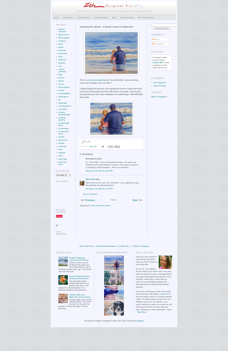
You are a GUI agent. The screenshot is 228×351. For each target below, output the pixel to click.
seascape (62, 146)
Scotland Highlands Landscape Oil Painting (78, 259)
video (60, 156)
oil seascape (63, 128)
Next (135, 200)
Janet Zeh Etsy (159, 86)
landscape (62, 103)
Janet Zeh (93, 146)
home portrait (64, 87)
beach (60, 47)
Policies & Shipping (141, 246)
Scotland (62, 41)
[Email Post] (102, 146)
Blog (114, 17)
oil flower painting (62, 119)
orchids (61, 137)
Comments (159, 44)
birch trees (62, 53)
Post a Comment (90, 194)
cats (60, 66)
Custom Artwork (101, 17)
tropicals (61, 153)
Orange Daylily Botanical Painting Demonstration (79, 277)
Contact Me (124, 246)
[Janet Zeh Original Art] (57, 225)
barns (60, 44)
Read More (141, 312)
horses (61, 90)
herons (61, 84)
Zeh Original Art (159, 83)
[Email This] (109, 146)
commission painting (96, 80)
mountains (62, 109)
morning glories (64, 106)
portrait (61, 143)
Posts (156, 39)
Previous (90, 200)
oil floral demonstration (64, 113)
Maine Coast (63, 35)
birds (60, 57)
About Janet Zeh (86, 246)
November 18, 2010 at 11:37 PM (99, 189)
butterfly (61, 63)
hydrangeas (63, 97)
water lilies (62, 159)
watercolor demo (62, 163)
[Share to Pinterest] (119, 146)
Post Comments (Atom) (101, 205)
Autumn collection (62, 30)
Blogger (140, 321)
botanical (62, 60)
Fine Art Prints (83, 17)
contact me (164, 294)
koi (59, 100)
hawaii (61, 81)
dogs (60, 74)
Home (56, 17)
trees (60, 149)
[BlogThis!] (111, 146)
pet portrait (62, 140)
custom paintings (62, 70)
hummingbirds (64, 93)
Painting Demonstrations (106, 246)
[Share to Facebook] (116, 146)
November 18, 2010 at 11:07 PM (99, 171)
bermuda (62, 50)
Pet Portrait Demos (146, 17)
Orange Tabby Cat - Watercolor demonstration (80, 296)
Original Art (68, 17)
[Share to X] (114, 146)
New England (63, 38)
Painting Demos (127, 17)
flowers (61, 78)
